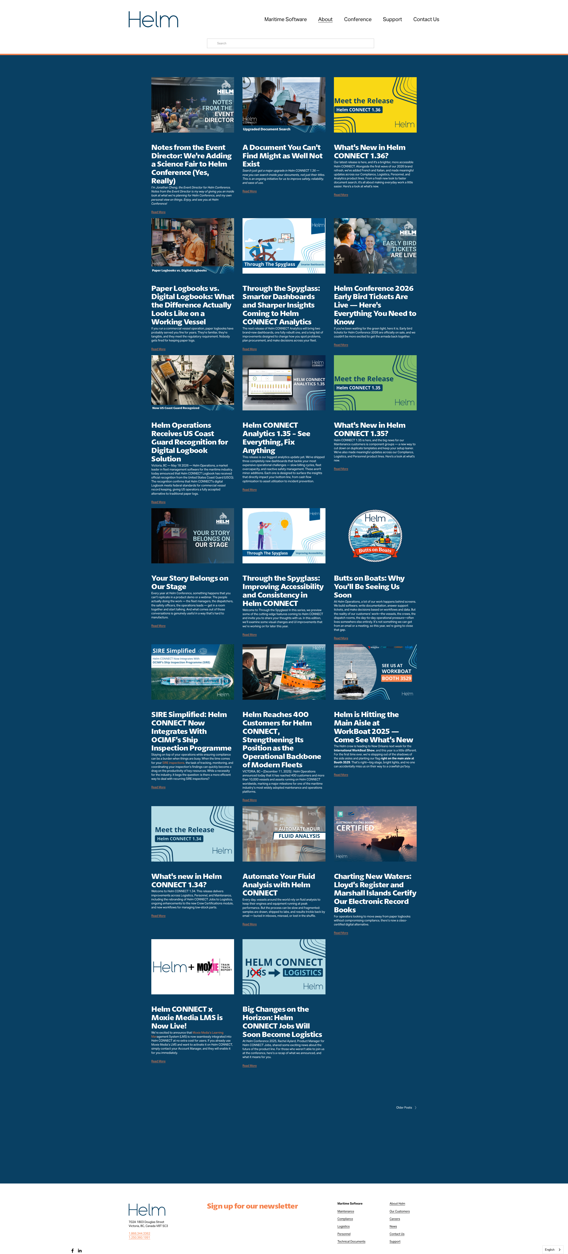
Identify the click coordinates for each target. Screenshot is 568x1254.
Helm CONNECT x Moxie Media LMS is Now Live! (187, 1017)
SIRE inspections (173, 763)
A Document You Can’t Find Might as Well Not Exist (282, 155)
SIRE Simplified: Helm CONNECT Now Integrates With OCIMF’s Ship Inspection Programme (191, 731)
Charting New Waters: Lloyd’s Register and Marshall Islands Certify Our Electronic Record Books (375, 893)
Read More (158, 212)
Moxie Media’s (202, 1033)
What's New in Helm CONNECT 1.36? (370, 151)
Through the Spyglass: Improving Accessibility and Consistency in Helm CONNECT (283, 590)
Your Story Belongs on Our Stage (189, 582)
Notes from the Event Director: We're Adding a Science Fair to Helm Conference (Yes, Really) (191, 164)
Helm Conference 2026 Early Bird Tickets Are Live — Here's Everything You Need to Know (375, 305)
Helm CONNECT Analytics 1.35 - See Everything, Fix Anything (276, 437)
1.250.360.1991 (139, 1237)
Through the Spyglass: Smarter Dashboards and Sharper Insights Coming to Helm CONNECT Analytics (281, 305)
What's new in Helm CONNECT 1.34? (186, 880)
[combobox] (553, 1249)
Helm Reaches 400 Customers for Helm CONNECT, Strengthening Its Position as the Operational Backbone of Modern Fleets (282, 739)
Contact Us (426, 19)
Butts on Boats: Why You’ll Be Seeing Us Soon (369, 586)
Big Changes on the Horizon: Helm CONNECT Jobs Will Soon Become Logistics (282, 1021)
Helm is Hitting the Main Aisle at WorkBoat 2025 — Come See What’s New (373, 726)
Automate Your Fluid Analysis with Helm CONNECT (279, 884)
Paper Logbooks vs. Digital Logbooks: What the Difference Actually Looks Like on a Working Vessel (192, 305)
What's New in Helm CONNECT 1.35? (370, 429)
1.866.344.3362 (139, 1233)
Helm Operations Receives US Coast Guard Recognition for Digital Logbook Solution (189, 441)
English (549, 1249)
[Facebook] (72, 1250)
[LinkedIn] (79, 1250)
